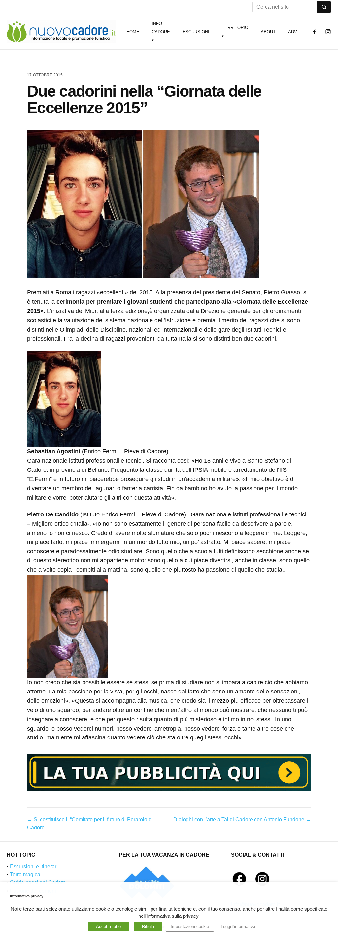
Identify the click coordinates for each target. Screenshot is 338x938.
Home (132, 31)
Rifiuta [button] (148, 926)
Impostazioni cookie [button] (190, 926)
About (268, 31)
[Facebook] (314, 31)
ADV (292, 31)
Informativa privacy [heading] (26, 896)
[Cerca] (324, 7)
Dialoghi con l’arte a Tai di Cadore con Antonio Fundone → (242, 819)
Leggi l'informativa (238, 926)
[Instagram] (328, 31)
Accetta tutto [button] (108, 926)
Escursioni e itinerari (34, 866)
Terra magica (25, 874)
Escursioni (196, 31)
